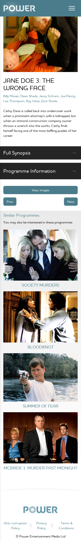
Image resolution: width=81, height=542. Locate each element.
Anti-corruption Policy (15, 525)
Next (70, 202)
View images (40, 190)
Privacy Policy (41, 525)
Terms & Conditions (66, 525)
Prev (10, 202)
